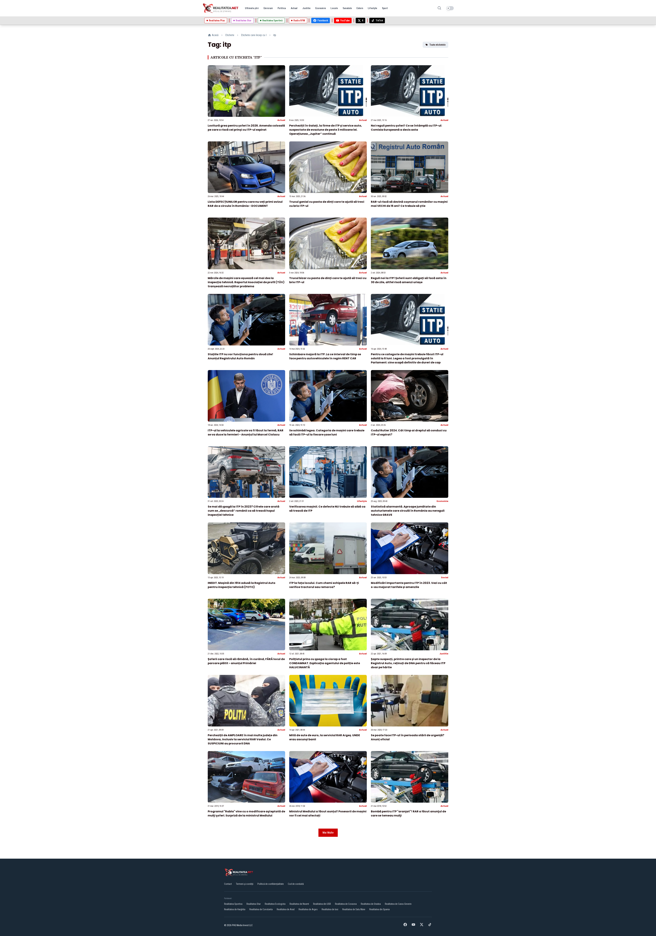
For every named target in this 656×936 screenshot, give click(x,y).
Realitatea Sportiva (233, 904)
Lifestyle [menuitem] (372, 8)
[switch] (450, 8)
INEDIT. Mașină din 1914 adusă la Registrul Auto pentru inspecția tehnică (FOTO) (241, 585)
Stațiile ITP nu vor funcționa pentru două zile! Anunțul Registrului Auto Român (240, 356)
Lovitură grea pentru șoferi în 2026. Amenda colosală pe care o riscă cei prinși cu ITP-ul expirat (246, 128)
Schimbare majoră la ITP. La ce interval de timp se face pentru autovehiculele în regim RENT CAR (325, 356)
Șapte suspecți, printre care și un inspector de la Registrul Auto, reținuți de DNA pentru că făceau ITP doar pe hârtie (408, 663)
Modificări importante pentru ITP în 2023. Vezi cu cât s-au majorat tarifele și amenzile (409, 585)
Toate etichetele (437, 44)
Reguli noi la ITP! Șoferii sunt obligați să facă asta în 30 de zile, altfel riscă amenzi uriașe (408, 280)
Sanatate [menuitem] (347, 8)
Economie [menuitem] (320, 8)
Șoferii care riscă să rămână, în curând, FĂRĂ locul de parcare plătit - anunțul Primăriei (246, 661)
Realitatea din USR (322, 904)
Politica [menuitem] (282, 8)
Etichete (229, 35)
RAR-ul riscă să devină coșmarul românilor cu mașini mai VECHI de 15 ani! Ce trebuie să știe (409, 204)
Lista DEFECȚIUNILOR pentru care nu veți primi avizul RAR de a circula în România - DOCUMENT (245, 204)
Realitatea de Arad (286, 909)
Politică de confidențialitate (270, 884)
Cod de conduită (296, 884)
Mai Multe (328, 832)
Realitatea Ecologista (275, 904)
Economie (442, 501)
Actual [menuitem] (294, 8)
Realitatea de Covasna (346, 904)
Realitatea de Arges (308, 909)
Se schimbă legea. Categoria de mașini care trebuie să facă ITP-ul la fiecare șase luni (326, 432)
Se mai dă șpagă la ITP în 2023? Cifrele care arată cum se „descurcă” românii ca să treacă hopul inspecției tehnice (243, 511)
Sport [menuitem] (385, 8)
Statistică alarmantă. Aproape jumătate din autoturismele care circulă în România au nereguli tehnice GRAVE (408, 511)
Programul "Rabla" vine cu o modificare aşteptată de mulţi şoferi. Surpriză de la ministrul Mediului (246, 813)
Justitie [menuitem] (306, 8)
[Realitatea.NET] (221, 8)
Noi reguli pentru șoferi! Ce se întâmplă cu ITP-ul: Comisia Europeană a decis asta (406, 128)
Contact (228, 884)
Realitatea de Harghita (234, 909)
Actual (281, 120)
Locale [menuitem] (334, 8)
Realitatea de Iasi (330, 909)
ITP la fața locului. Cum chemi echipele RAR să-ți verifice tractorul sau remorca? (324, 585)
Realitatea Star (254, 904)
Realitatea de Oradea (371, 904)
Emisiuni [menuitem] (268, 8)
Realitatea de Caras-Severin (398, 904)
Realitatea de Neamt (299, 904)
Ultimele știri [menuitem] (252, 8)
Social (444, 577)
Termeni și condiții (244, 884)
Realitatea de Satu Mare (353, 909)
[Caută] (439, 8)
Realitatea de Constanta (261, 909)
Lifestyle (362, 501)
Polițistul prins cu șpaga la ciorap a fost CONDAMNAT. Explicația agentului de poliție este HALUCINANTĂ (324, 663)
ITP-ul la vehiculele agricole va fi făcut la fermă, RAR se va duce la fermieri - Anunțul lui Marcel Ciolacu (245, 432)
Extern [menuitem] (360, 8)
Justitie (444, 653)
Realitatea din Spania (379, 909)
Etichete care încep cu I (253, 35)
